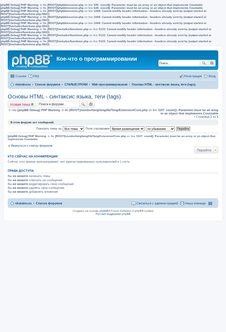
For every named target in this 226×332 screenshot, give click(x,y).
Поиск (204, 63)
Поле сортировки (97, 128)
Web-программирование (110, 84)
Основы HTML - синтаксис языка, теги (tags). (164, 84)
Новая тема (20, 104)
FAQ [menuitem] (36, 76)
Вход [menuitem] (212, 76)
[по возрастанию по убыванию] (160, 128)
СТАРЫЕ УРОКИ (76, 84)
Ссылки (20, 76)
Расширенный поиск (212, 63)
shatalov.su (23, 84)
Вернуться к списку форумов (31, 145)
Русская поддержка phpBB (113, 213)
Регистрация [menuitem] (193, 76)
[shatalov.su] (33, 60)
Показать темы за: (49, 128)
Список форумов (47, 84)
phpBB (103, 210)
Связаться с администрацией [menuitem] (157, 203)
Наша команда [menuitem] (195, 203)
